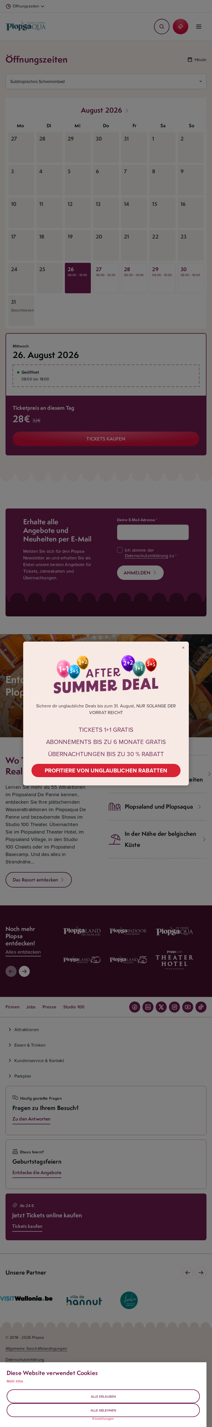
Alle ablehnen (103, 1410)
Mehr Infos (15, 1381)
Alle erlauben (103, 1396)
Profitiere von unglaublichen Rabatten (106, 770)
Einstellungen (103, 1418)
